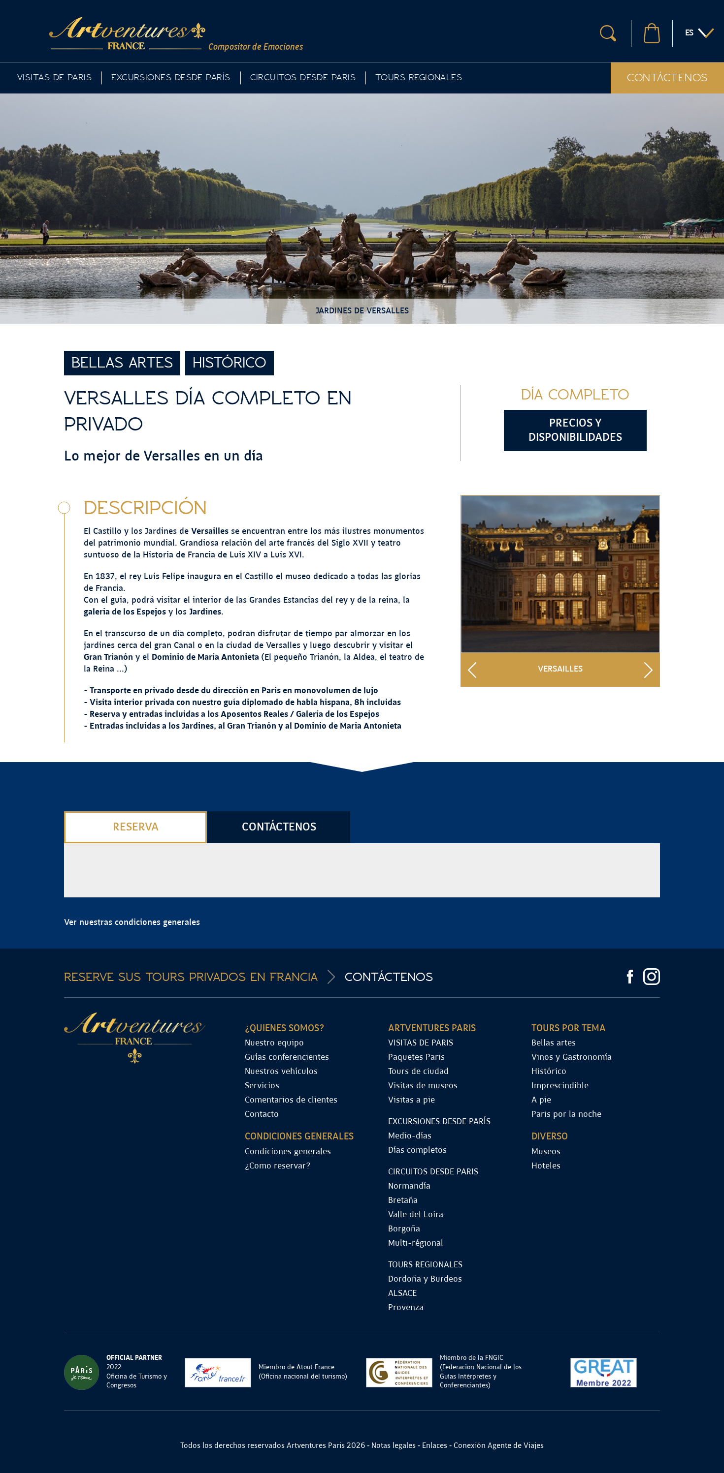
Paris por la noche (566, 1114)
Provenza (406, 1308)
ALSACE (402, 1293)
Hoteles (545, 1166)
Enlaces (434, 1445)
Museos (545, 1152)
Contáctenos (667, 77)
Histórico (548, 1072)
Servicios (262, 1086)
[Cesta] (652, 33)
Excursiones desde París (170, 77)
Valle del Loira (415, 1215)
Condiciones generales (288, 1152)
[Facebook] (630, 976)
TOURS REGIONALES (418, 77)
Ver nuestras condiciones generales (132, 923)
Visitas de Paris (54, 77)
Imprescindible (560, 1086)
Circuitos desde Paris (303, 77)
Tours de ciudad (418, 1072)
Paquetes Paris (416, 1057)
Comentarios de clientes (291, 1100)
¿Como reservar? (277, 1166)
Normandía (409, 1186)
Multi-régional (415, 1243)
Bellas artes (553, 1043)
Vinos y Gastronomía (571, 1057)
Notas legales (393, 1445)
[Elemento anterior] (472, 670)
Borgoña (404, 1229)
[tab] (135, 827)
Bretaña (403, 1201)
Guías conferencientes (287, 1057)
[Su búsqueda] (608, 33)
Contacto (262, 1114)
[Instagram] (651, 976)
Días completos (417, 1150)
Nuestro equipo (274, 1043)
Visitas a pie (411, 1100)
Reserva (136, 827)
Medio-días (409, 1136)
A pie (541, 1100)
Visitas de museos (423, 1086)
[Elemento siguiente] (648, 670)
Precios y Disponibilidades (575, 430)
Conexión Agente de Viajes (499, 1445)
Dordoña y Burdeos (425, 1279)
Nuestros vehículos (281, 1072)
